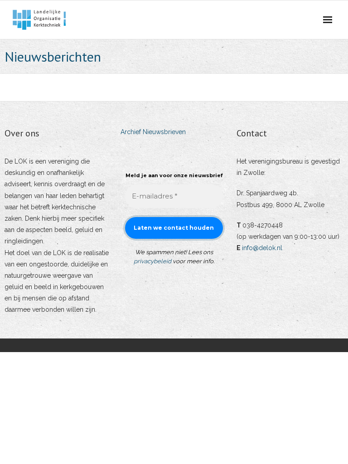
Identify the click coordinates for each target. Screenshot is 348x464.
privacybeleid (152, 261)
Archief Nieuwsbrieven (153, 131)
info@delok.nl (262, 247)
